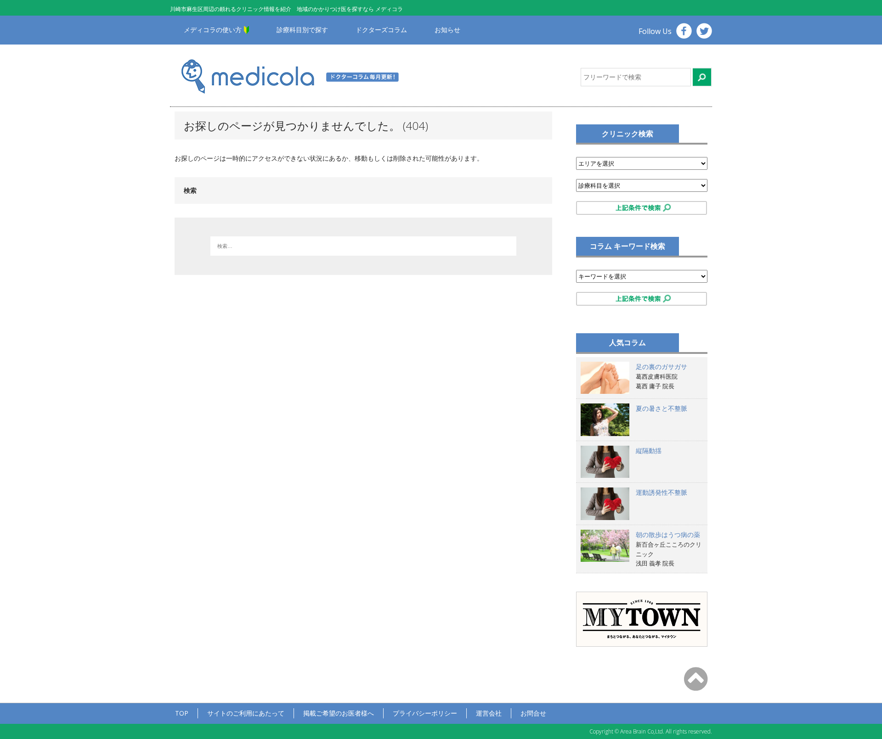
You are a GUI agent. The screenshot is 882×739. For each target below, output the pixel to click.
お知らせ (447, 29)
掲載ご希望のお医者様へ (338, 713)
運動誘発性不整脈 (661, 492)
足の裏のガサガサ (661, 366)
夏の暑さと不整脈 (661, 408)
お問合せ (533, 713)
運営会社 (489, 713)
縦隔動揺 (649, 450)
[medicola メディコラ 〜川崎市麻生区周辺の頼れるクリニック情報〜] (302, 75)
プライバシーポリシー (425, 713)
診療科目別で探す (302, 29)
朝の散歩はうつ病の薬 (668, 534)
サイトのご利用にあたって (245, 713)
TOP (181, 713)
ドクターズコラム (381, 29)
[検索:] (363, 246)
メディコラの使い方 (213, 29)
